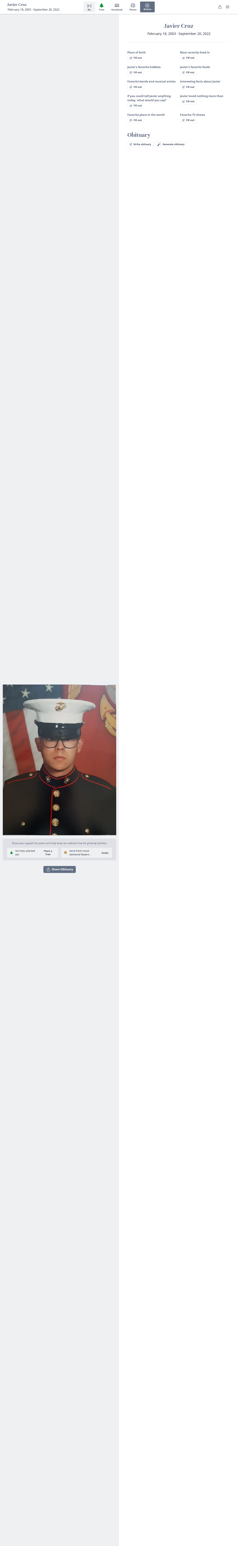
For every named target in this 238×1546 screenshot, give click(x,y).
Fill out (137, 57)
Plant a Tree (48, 852)
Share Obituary (62, 869)
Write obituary (142, 144)
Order (105, 853)
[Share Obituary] (219, 6)
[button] (59, 758)
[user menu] (227, 6)
